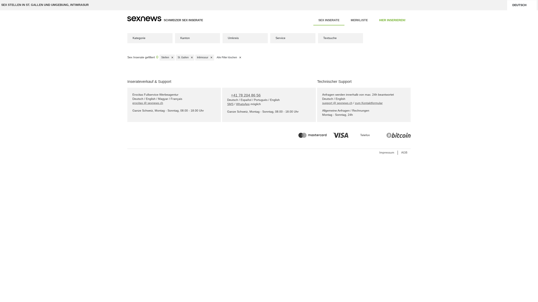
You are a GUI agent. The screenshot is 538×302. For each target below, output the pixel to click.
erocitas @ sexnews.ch (147, 103)
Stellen (168, 57)
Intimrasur (205, 57)
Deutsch (519, 5)
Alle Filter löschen (230, 57)
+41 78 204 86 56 (246, 95)
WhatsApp (243, 104)
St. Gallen (186, 57)
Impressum (386, 152)
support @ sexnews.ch (337, 103)
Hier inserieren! (392, 20)
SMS (230, 104)
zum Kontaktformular (369, 103)
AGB (404, 152)
